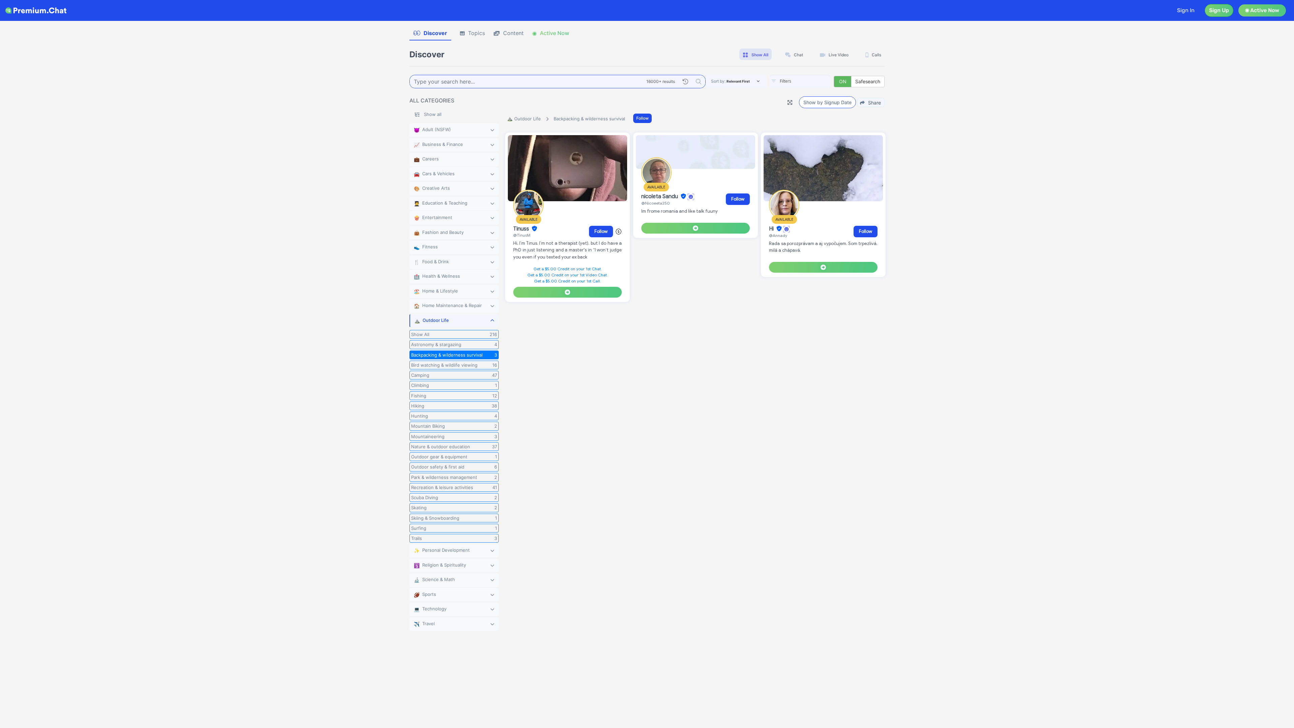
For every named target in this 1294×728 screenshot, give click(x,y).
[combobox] (800, 81)
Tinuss (521, 228)
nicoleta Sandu (660, 196)
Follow (642, 118)
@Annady (778, 235)
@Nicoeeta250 (655, 203)
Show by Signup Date (827, 102)
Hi (772, 228)
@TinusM (521, 235)
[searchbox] (810, 81)
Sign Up (1219, 10)
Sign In (1186, 10)
